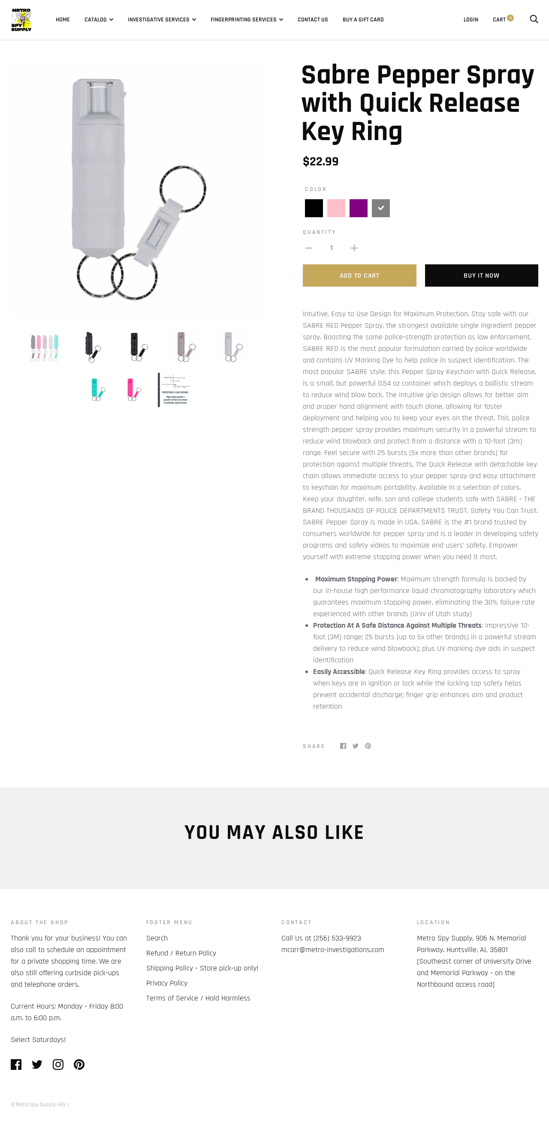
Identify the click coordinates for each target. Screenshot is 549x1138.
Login (471, 20)
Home (63, 20)
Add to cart (360, 275)
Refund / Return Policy (181, 953)
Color (316, 189)
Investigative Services (159, 20)
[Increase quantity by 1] (354, 248)
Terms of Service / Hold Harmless (198, 998)
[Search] (534, 20)
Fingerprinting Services (244, 20)
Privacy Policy (166, 983)
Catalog (95, 20)
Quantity (319, 232)
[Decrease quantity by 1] (309, 248)
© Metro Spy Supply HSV (38, 1104)
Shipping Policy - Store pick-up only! (202, 968)
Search (157, 938)
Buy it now (482, 275)
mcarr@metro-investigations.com (332, 950)
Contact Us (313, 20)
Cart (502, 20)
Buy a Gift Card (363, 20)
